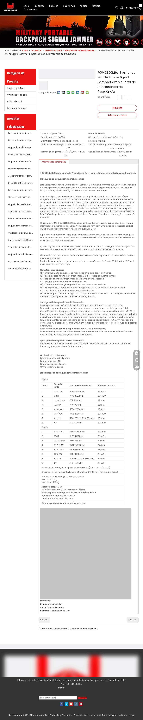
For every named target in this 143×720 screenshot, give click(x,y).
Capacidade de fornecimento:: (103, 151)
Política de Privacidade (71, 691)
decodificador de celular (52, 607)
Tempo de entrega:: (98, 144)
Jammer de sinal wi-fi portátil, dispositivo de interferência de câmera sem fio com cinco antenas (20, 140)
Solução (54, 5)
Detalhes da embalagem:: (53, 144)
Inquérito (117, 108)
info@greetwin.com (75, 687)
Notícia (96, 5)
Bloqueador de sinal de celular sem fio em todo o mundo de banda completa (20, 254)
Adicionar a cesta (117, 115)
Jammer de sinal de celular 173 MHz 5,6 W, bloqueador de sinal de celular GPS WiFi (20, 261)
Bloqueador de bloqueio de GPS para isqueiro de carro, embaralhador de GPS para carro (20, 147)
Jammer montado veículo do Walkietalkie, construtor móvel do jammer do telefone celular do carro (20, 168)
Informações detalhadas (54, 161)
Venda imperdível (15, 88)
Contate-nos (30, 9)
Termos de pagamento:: (53, 151)
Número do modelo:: (98, 137)
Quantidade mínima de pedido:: (56, 140)
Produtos (39, 5)
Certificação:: (47, 137)
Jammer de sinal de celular (53, 628)
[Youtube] (71, 704)
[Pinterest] (80, 704)
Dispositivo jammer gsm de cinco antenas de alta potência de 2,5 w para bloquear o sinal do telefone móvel (20, 175)
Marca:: (91, 133)
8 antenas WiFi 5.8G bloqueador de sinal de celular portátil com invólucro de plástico (20, 240)
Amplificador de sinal (17, 94)
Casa (26, 5)
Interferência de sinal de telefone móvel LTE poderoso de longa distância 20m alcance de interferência (20, 233)
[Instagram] (76, 704)
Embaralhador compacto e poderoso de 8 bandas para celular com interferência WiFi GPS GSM (20, 268)
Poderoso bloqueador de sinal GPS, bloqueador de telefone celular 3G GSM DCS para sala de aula (20, 218)
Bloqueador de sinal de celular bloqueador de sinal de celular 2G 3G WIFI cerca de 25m (20, 225)
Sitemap (130, 715)
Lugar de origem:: (49, 133)
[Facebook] (61, 704)
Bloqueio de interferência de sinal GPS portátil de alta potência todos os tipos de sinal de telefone (20, 204)
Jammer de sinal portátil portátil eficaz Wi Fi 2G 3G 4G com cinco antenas (20, 190)
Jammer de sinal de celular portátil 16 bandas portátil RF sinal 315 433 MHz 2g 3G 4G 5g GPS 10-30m (20, 133)
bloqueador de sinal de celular (55, 610)
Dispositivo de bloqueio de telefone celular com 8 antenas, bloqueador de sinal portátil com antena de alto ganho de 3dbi (20, 247)
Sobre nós (69, 5)
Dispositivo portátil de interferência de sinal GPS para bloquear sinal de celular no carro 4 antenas (20, 211)
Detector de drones (16, 108)
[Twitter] (66, 704)
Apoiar (83, 5)
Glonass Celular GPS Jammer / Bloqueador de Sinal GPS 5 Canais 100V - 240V (20, 197)
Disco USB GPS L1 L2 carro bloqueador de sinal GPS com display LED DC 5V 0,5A (20, 183)
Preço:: (91, 140)
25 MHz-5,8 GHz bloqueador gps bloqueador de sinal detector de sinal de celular (20, 154)
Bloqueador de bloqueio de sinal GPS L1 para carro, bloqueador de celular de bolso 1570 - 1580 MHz (20, 161)
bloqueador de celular (51, 604)
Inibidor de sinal (14, 101)
